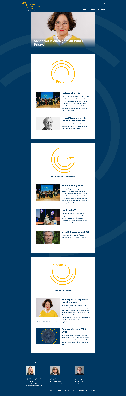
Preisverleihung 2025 (72, 93)
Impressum (83, 391)
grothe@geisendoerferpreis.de (34, 385)
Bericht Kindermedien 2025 (75, 232)
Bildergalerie (70, 176)
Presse (93, 391)
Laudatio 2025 (69, 210)
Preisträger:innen (57, 176)
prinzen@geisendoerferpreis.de (58, 383)
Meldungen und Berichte (63, 290)
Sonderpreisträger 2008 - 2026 (57, 44)
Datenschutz (70, 391)
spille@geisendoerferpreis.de (82, 383)
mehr (37, 205)
